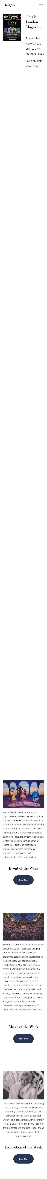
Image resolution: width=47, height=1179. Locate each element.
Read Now (23, 880)
